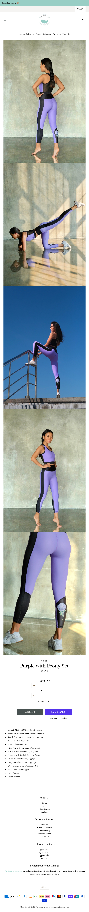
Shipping (44, 824)
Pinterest (45, 849)
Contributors (44, 809)
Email (45, 858)
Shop (45, 806)
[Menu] (4, 20)
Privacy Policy (44, 830)
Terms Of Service (44, 833)
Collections (29, 34)
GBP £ (43, 887)
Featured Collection (43, 34)
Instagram (45, 852)
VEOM (44, 661)
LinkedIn (45, 855)
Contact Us (44, 836)
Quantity (40, 701)
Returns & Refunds (44, 827)
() (80, 9)
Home (21, 34)
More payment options (58, 718)
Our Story (45, 812)
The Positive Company (13, 871)
